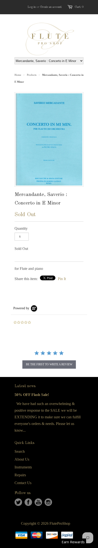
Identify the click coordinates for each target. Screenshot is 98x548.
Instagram (48, 502)
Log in (32, 7)
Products (31, 74)
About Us (22, 459)
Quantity (21, 228)
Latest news (25, 386)
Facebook (28, 502)
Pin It (62, 279)
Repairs (20, 475)
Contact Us (23, 483)
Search (20, 451)
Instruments (23, 467)
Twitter (18, 502)
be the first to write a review (49, 364)
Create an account (51, 7)
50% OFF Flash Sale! (32, 395)
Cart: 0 (79, 7)
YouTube (38, 502)
